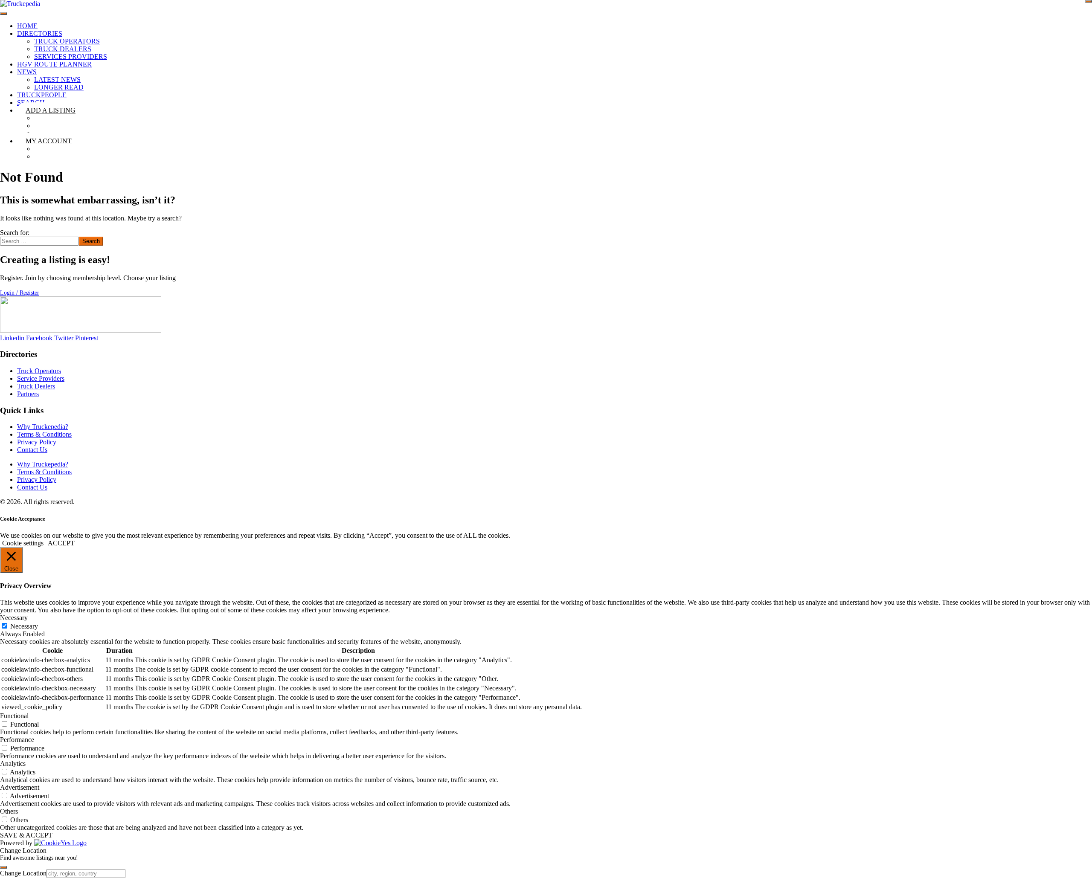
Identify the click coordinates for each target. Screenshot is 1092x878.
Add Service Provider (84, 133)
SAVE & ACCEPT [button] (26, 835)
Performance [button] (17, 739)
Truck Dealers (62, 48)
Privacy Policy (36, 442)
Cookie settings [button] (23, 543)
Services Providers (70, 56)
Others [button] (9, 811)
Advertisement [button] (19, 787)
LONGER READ (59, 87)
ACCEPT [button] (61, 543)
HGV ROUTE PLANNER (54, 64)
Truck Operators (67, 41)
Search (91, 241)
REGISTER (61, 156)
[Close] (1088, 1)
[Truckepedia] (20, 3)
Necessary (24, 626)
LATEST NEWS (57, 79)
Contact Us (32, 449)
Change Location (23, 873)
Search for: (14, 232)
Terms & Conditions (44, 434)
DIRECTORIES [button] (39, 33)
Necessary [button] (14, 617)
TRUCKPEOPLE (42, 95)
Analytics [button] (13, 763)
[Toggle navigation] (3, 13)
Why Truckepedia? (42, 426)
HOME (27, 25)
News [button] (27, 71)
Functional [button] (14, 715)
